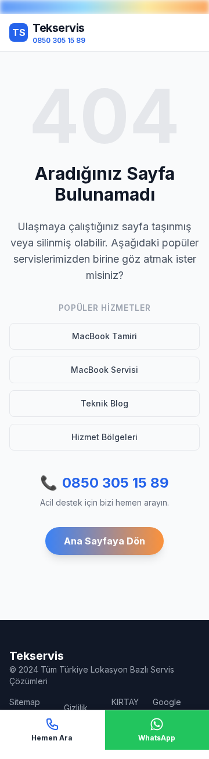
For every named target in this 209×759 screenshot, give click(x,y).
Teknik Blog (104, 403)
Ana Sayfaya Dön (104, 541)
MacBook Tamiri (104, 336)
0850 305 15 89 (104, 482)
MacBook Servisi (104, 370)
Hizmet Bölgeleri (104, 437)
